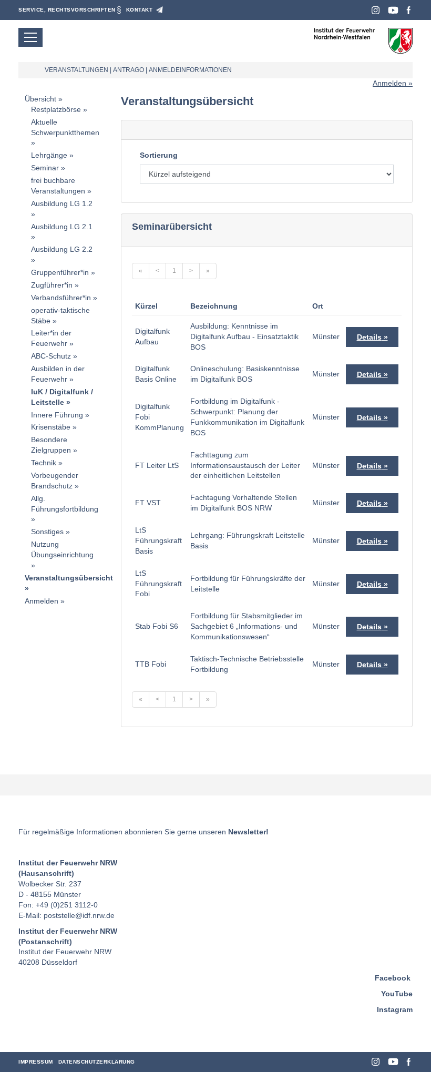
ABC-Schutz (51, 356)
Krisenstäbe (50, 427)
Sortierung (159, 155)
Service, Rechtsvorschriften (67, 10)
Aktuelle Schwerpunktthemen (65, 127)
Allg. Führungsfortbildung (64, 503)
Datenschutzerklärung (96, 1062)
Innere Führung (57, 415)
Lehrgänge (49, 155)
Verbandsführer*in (61, 297)
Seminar (45, 168)
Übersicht (40, 99)
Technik (43, 462)
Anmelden (389, 83)
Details (369, 337)
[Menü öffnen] (30, 37)
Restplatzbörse (56, 109)
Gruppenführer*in (60, 272)
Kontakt (139, 10)
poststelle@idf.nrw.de (79, 915)
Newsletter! (248, 832)
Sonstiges (47, 531)
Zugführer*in (52, 285)
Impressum (35, 1062)
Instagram (375, 10)
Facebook (409, 10)
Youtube (393, 10)
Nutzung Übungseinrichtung (62, 549)
